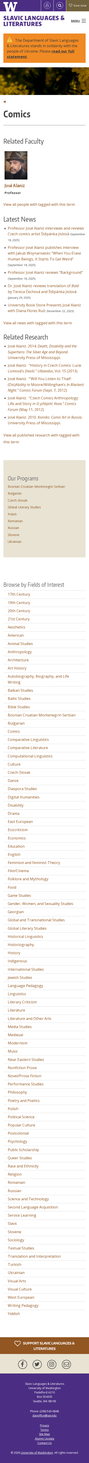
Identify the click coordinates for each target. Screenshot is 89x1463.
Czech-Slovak (17, 500)
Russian (13, 528)
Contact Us (44, 1443)
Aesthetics (16, 627)
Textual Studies (21, 1248)
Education (16, 846)
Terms (44, 1430)
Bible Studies (19, 706)
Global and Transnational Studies (36, 919)
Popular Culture (21, 1125)
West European (21, 1297)
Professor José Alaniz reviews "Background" (45, 272)
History (14, 952)
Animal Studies (20, 643)
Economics (17, 838)
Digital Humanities (23, 797)
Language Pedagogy (25, 985)
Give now (79, 5)
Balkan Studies (20, 690)
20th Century (19, 610)
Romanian (15, 521)
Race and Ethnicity (23, 1166)
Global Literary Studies (24, 507)
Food (12, 887)
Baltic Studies (19, 698)
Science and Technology (28, 1198)
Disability (16, 805)
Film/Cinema (18, 870)
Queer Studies (20, 1157)
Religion (15, 1174)
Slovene (13, 535)
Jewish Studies (20, 977)
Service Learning (22, 1215)
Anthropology (20, 651)
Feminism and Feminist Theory (34, 862)
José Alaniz (15, 185)
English (14, 854)
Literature (16, 1010)
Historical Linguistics (25, 936)
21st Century (19, 618)
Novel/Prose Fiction (24, 1075)
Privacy (44, 1425)
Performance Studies (26, 1084)
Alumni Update (44, 1439)
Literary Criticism (22, 1002)
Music (13, 1051)
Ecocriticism (18, 829)
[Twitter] (38, 1364)
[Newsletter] (66, 1364)
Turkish (14, 1264)
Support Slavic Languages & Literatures (48, 1346)
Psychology (17, 1141)
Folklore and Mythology (28, 878)
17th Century (19, 594)
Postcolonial (18, 1133)
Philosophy (17, 1092)
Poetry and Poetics (24, 1100)
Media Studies (20, 1026)
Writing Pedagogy (23, 1305)
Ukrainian (14, 541)
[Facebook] (23, 1364)
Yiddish (14, 1313)
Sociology (16, 1239)
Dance (13, 780)
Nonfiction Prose (22, 1067)
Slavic (12, 1223)
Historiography (21, 944)
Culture (14, 764)
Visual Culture (20, 1289)
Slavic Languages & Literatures (34, 21)
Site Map (44, 1434)
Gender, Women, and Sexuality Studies (40, 903)
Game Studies (19, 895)
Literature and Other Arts (29, 1018)
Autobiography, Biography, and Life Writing (38, 679)
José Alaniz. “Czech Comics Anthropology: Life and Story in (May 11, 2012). (43, 403)
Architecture (18, 660)
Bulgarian (15, 493)
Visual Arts (17, 1281)
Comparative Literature (28, 747)
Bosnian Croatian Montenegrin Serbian (36, 486)
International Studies (26, 969)
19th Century (19, 602)
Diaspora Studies (22, 788)
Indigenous (17, 960)
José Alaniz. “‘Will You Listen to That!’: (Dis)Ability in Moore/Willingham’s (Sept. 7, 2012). (46, 384)
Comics (14, 731)
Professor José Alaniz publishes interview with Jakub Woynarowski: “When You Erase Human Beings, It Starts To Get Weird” (44, 253)
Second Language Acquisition (33, 1207)
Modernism (17, 1043)
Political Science (21, 1116)
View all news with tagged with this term (37, 322)
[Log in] (47, 5)
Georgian (16, 911)
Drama (13, 813)
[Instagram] (52, 1364)
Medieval (15, 1034)
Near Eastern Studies (26, 1059)
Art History (17, 668)
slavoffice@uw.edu (44, 1415)
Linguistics (17, 993)
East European (20, 821)
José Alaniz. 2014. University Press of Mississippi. (42, 352)
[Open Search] (60, 5)
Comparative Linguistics (28, 739)
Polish (12, 514)
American (16, 635)
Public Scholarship (23, 1149)
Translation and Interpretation (34, 1256)
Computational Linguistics (30, 756)
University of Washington (37, 1453)
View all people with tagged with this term (39, 204)
